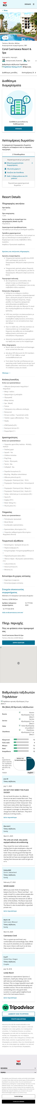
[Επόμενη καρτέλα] (35, 72)
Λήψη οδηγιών (18, 643)
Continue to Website (18, 1101)
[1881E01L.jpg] (18, 27)
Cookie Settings (18, 1096)
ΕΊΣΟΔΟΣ (18, 129)
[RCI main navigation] (33, 4)
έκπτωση (30, 758)
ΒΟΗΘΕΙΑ (4, 1068)
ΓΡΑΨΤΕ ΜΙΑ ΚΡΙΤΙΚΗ (18, 1019)
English (30, 773)
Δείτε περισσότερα (10, 817)
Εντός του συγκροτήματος (20, 759)
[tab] (10, 72)
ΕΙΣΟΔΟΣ (28, 4)
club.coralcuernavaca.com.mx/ (12, 612)
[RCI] (5, 4)
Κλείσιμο (5, 373)
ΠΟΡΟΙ (3, 1072)
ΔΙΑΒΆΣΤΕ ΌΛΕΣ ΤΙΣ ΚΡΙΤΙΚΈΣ (18, 1014)
